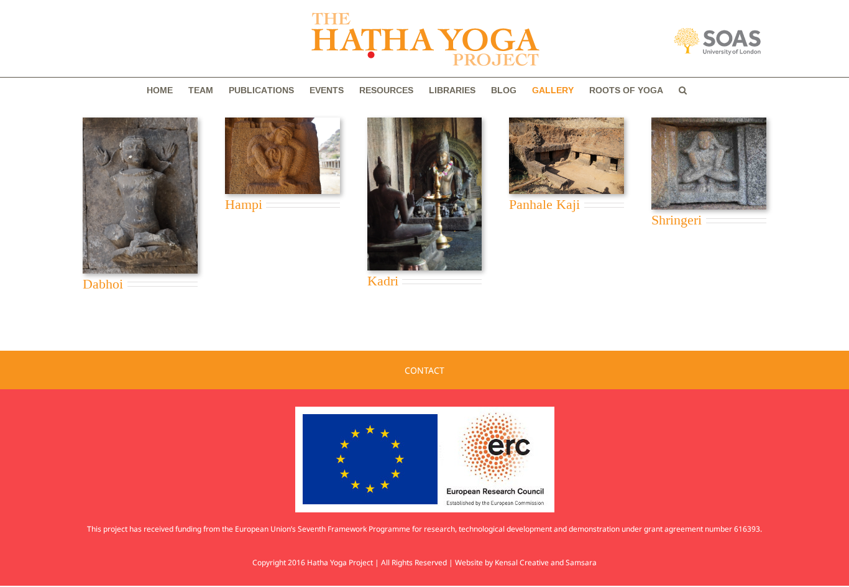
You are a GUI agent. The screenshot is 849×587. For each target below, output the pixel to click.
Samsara (581, 562)
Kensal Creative (522, 562)
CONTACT (424, 370)
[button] (683, 90)
